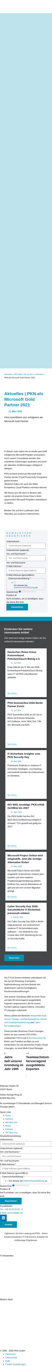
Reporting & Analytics (10, 1310)
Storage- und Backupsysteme (25, 1019)
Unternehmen (12, 541)
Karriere (9, 1119)
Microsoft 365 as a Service (12, 1259)
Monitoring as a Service (11, 1281)
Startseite (8, 374)
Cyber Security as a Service (13, 1274)
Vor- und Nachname (16, 554)
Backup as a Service (9, 1296)
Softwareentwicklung (10, 1340)
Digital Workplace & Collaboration (16, 1303)
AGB (7, 1361)
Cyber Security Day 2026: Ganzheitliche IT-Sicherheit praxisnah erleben (23, 910)
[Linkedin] (3, 1218)
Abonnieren (17, 607)
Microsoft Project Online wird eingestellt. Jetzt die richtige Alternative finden (25, 859)
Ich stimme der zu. (26, 586)
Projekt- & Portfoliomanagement (15, 1325)
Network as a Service (10, 1266)
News (8, 1115)
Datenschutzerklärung (24, 587)
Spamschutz (12, 592)
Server (7, 1019)
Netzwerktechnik (38, 1016)
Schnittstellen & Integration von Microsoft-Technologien (26, 1332)
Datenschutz (11, 1357)
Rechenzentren (36, 1038)
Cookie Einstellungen (15, 1364)
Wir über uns (11, 1122)
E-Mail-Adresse (14, 566)
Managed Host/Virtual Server (13, 1289)
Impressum (10, 1354)
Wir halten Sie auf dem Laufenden (28, 374)
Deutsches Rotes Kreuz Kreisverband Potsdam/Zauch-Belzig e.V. (23, 655)
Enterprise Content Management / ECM (18, 1347)
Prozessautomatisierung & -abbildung (18, 1318)
